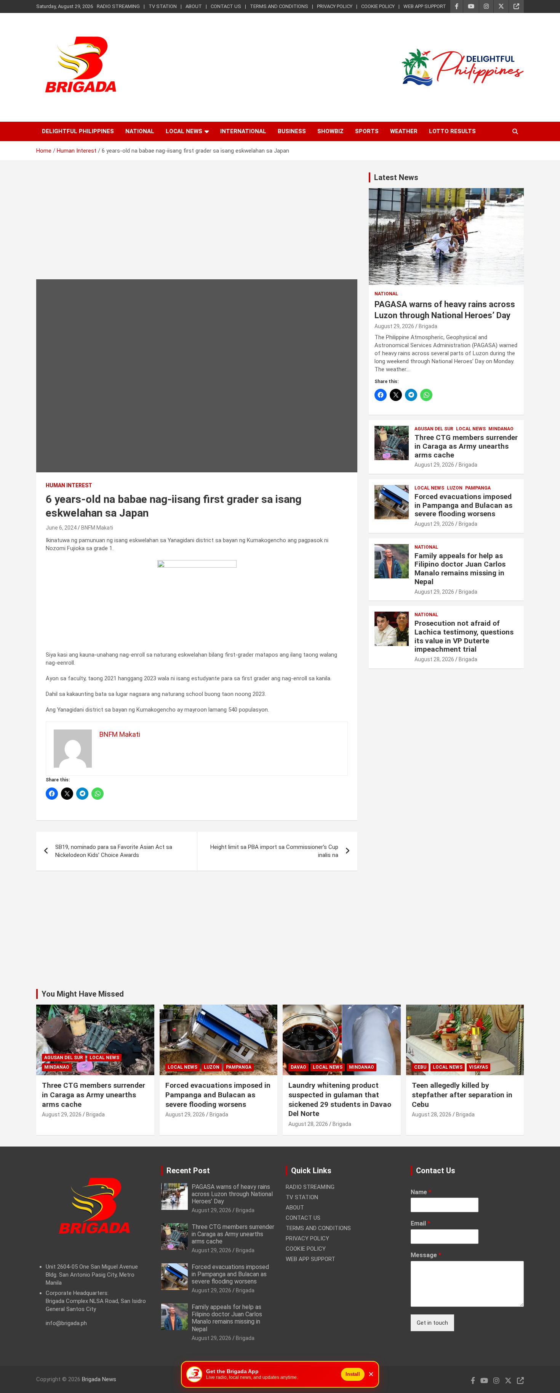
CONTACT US (226, 6)
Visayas (478, 1067)
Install (353, 1374)
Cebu (420, 1067)
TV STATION (163, 6)
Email (420, 1223)
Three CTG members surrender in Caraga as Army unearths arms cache (466, 446)
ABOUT (194, 6)
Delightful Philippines (78, 131)
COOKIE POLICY (378, 6)
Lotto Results (452, 131)
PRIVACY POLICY (334, 6)
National (139, 131)
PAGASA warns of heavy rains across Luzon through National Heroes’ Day (232, 1194)
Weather (404, 131)
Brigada (428, 326)
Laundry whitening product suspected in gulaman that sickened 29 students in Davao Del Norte (339, 1099)
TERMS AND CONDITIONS (279, 6)
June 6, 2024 (61, 528)
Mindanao (501, 429)
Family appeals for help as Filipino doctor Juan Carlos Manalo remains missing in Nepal (460, 568)
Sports (367, 131)
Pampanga (478, 488)
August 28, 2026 (434, 659)
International (243, 131)
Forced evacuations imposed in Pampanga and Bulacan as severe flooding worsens (463, 505)
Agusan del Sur (433, 429)
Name (421, 1192)
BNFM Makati (97, 528)
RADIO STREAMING (118, 6)
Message (426, 1255)
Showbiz (330, 131)
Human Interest (69, 485)
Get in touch (432, 1322)
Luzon (454, 488)
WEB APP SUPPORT (424, 6)
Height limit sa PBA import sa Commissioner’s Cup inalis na (274, 851)
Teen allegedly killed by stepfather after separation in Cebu (462, 1094)
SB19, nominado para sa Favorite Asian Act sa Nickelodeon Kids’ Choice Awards (113, 851)
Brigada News (99, 1379)
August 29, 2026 (394, 326)
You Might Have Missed (83, 993)
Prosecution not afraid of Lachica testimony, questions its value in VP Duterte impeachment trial (464, 636)
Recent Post (188, 1170)
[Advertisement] (196, 225)
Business (292, 131)
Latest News (396, 177)
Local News (184, 131)
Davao (298, 1067)
